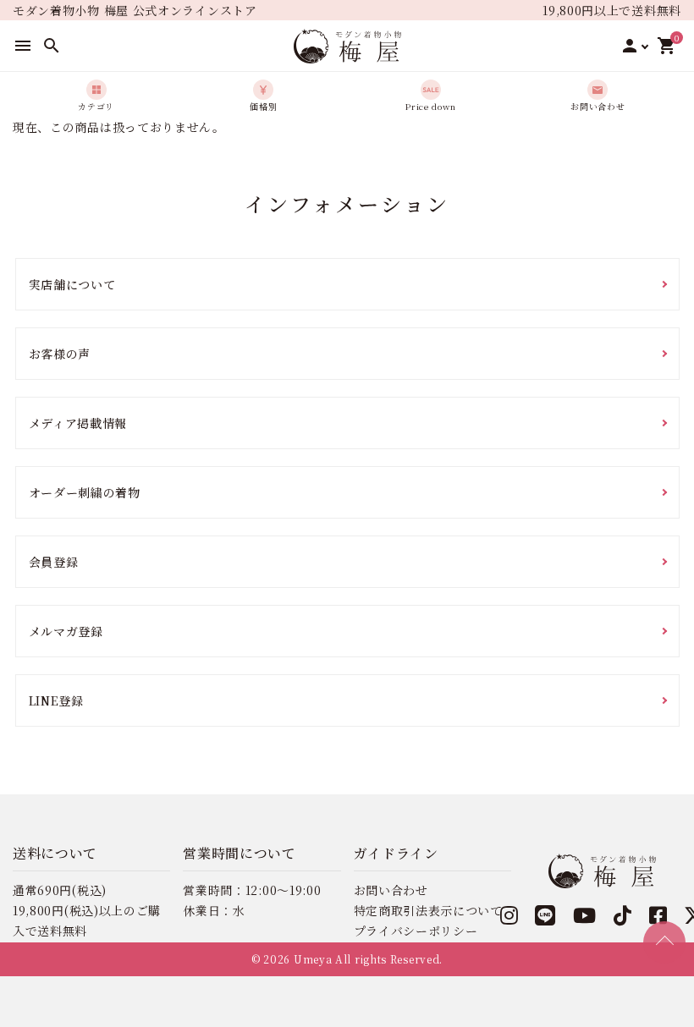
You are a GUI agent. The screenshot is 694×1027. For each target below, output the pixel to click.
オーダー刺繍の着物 (84, 492)
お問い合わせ (391, 889)
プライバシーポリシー (416, 930)
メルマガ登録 (66, 631)
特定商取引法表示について (428, 910)
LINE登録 (56, 700)
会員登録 (54, 561)
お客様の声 (60, 353)
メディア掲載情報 (78, 423)
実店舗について (72, 284)
